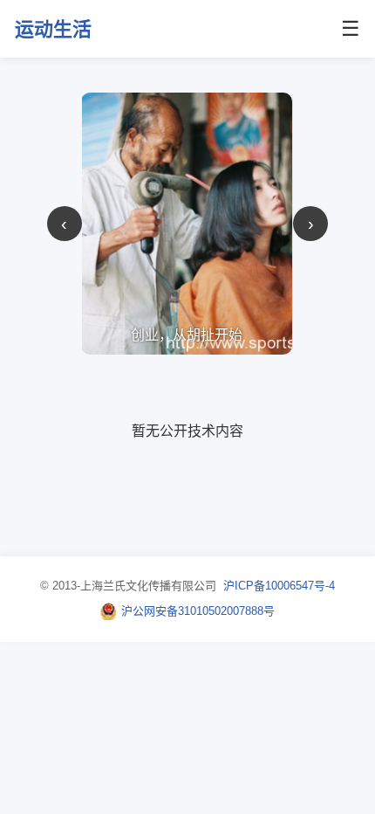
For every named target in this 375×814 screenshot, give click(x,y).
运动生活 (53, 29)
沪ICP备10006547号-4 (279, 585)
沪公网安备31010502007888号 (198, 610)
